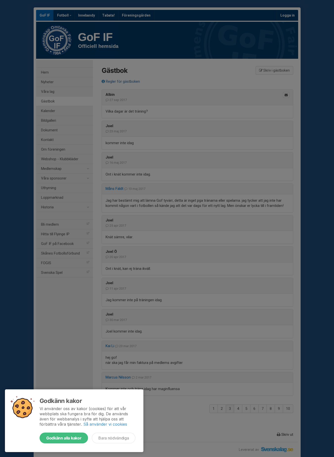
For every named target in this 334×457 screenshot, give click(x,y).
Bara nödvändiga (113, 438)
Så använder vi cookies (105, 424)
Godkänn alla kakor (63, 438)
